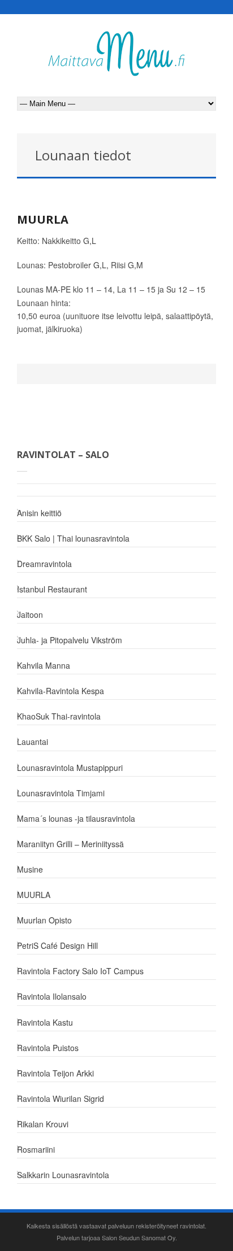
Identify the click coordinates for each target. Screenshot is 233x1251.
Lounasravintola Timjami (61, 793)
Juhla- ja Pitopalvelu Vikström (69, 640)
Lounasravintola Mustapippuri (70, 767)
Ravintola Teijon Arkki (55, 1073)
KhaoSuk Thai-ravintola (59, 716)
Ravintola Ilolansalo (52, 996)
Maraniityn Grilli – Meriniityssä (70, 843)
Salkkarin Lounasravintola (63, 1174)
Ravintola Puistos (48, 1047)
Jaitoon (30, 614)
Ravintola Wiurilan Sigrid (60, 1098)
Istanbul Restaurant (52, 589)
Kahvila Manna (43, 665)
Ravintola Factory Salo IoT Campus (80, 971)
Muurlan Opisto (44, 920)
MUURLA (42, 219)
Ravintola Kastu (45, 1022)
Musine (30, 869)
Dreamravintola (44, 563)
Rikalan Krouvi (42, 1124)
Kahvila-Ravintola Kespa (60, 690)
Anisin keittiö (39, 512)
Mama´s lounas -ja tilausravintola (76, 818)
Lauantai (32, 741)
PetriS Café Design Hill (57, 945)
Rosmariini (36, 1149)
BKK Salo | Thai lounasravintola (73, 538)
